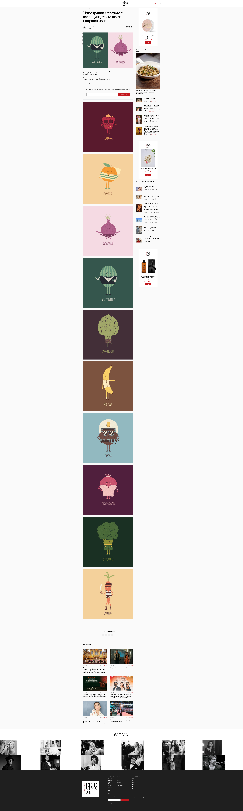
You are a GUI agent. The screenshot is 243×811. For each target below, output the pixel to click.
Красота (109, 787)
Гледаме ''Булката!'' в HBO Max (120, 668)
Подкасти (110, 780)
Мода (109, 782)
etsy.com (90, 83)
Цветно (109, 788)
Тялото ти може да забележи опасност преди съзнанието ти (150, 188)
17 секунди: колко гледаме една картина (151, 99)
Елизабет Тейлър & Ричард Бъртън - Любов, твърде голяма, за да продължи (151, 239)
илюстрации (105, 78)
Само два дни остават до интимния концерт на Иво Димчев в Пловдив (94, 695)
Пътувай (110, 792)
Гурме (137, 95)
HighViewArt (104, 665)
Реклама (118, 782)
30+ (144, 111)
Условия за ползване (121, 779)
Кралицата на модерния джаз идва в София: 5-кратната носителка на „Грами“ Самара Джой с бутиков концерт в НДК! (151, 130)
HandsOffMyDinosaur (89, 73)
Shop (155, 3)
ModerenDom (120, 785)
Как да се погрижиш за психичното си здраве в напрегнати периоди (151, 196)
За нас (118, 780)
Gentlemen (146, 222)
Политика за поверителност (123, 784)
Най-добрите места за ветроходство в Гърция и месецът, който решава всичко (152, 218)
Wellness (146, 191)
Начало (85, 8)
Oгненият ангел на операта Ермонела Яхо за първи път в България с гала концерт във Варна (95, 721)
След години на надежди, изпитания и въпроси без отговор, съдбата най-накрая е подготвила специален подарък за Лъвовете (152, 207)
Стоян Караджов (94, 27)
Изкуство (91, 8)
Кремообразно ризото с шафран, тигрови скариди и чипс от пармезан (147, 92)
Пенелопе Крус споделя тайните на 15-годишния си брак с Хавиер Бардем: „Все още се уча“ (152, 107)
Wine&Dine (110, 779)
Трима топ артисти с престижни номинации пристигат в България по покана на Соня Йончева (121, 696)
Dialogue (110, 784)
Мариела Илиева (146, 95)
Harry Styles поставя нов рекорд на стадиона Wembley (121, 720)
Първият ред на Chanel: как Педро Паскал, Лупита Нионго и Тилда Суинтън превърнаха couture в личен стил (151, 118)
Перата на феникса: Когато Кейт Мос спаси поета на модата (151, 229)
